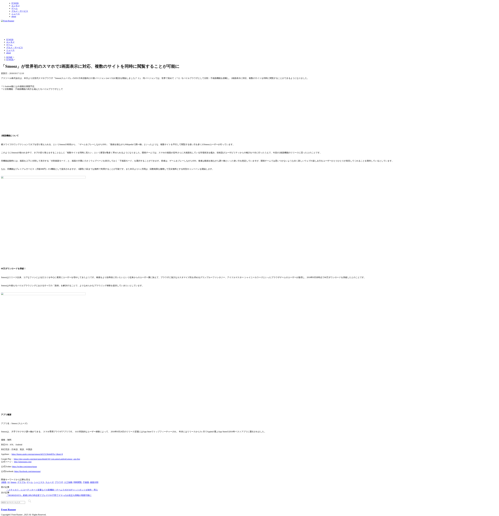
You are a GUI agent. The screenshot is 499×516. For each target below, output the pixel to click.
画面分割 (94, 482)
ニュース (15, 14)
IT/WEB (15, 3)
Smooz (13, 482)
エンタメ (15, 6)
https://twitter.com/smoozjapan (24, 466)
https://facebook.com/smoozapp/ (27, 471)
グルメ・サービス (19, 11)
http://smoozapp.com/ (23, 462)
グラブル (21, 482)
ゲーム (14, 8)
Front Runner (8, 509)
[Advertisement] (48, 30)
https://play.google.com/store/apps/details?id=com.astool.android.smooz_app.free (47, 459)
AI (8, 482)
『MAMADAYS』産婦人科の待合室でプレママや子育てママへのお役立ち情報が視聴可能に (48, 495)
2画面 (3, 482)
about (13, 16)
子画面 (86, 482)
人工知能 (68, 482)
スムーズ (49, 482)
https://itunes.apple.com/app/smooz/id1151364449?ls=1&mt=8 (37, 454)
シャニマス (39, 482)
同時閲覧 (77, 482)
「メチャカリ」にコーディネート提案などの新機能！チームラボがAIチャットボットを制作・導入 (52, 490)
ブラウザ (59, 482)
